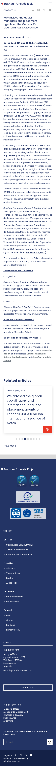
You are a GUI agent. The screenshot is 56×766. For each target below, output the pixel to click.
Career (9, 620)
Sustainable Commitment (19, 544)
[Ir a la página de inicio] (17, 469)
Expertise (8, 563)
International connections (19, 554)
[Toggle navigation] (50, 4)
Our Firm (7, 539)
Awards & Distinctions (17, 549)
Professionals (12, 601)
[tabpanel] (28, 409)
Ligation (10, 578)
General (7, 610)
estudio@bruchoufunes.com (17, 670)
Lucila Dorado (19, 357)
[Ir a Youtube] (30, 755)
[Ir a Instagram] (25, 755)
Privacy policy (13, 629)
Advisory (10, 568)
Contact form (28, 687)
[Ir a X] (20, 755)
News (8, 615)
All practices (12, 582)
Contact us (10, 10)
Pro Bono (10, 625)
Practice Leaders (14, 596)
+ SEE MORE (10, 446)
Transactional (13, 573)
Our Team (8, 591)
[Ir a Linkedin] (15, 755)
